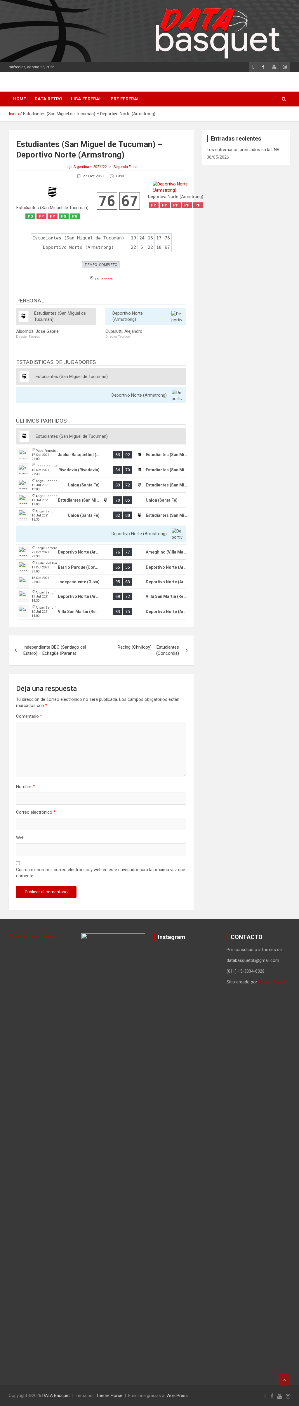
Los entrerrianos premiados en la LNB (243, 149)
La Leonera (104, 279)
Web (20, 838)
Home (19, 98)
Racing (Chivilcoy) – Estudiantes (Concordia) (148, 650)
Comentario (29, 716)
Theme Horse (109, 1395)
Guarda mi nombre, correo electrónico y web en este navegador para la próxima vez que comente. (100, 872)
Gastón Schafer (273, 982)
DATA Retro (48, 98)
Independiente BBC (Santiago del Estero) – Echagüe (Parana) (54, 650)
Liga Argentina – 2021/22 (86, 167)
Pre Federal (125, 98)
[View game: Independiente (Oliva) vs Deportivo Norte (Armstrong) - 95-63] (101, 582)
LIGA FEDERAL (86, 98)
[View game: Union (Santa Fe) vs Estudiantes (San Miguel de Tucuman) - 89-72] (101, 485)
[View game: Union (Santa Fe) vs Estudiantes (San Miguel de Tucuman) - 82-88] (101, 515)
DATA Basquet (56, 1395)
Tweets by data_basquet (32, 936)
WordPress (177, 1395)
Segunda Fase (125, 167)
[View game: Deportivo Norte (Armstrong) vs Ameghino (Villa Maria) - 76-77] (101, 552)
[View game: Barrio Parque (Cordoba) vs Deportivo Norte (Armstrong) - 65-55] (101, 567)
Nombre (25, 786)
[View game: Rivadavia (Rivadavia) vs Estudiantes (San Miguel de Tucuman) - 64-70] (101, 469)
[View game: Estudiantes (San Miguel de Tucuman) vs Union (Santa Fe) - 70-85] (101, 500)
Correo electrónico (35, 812)
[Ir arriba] (284, 1380)
